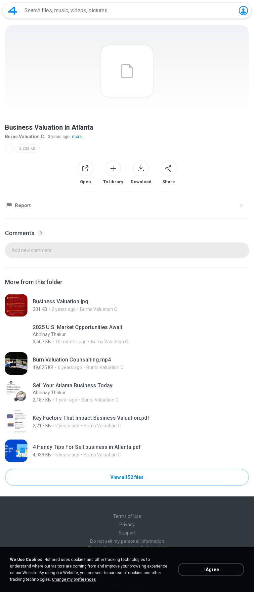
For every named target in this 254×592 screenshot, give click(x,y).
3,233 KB (27, 148)
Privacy (127, 524)
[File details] (127, 305)
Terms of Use (127, 516)
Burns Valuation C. (25, 136)
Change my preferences (74, 579)
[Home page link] (13, 11)
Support (127, 532)
